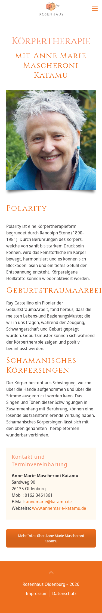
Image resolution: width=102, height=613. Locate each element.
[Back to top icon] (51, 572)
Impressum (37, 593)
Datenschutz (64, 593)
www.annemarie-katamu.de (59, 508)
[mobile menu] (94, 8)
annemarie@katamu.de (49, 502)
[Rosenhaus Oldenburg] (51, 8)
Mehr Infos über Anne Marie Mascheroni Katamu (51, 538)
